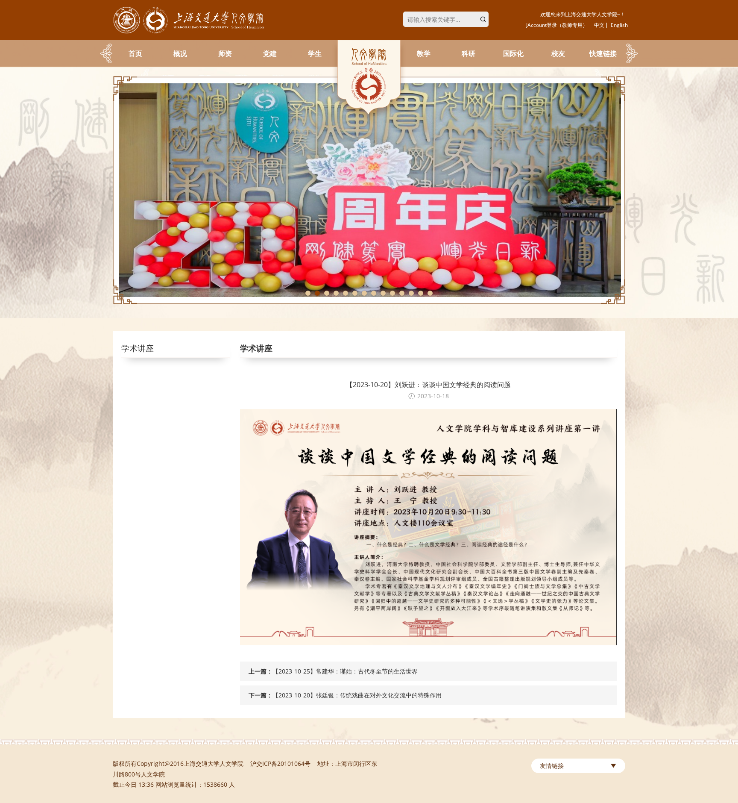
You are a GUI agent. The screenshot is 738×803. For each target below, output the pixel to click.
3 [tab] (326, 293)
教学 (423, 53)
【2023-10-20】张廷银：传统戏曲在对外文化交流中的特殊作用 (357, 695)
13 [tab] (420, 293)
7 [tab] (364, 293)
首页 (135, 53)
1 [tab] (307, 293)
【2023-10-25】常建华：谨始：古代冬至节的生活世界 (345, 671)
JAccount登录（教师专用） (557, 25)
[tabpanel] (369, 190)
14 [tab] (430, 293)
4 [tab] (336, 293)
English (619, 25)
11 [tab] (401, 293)
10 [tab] (392, 293)
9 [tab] (383, 293)
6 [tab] (354, 293)
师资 (225, 53)
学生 (315, 53)
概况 (180, 53)
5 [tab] (345, 293)
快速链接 (603, 53)
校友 (558, 53)
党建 (270, 53)
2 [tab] (317, 293)
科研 (468, 53)
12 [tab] (411, 293)
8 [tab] (373, 293)
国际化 (513, 53)
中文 (599, 25)
